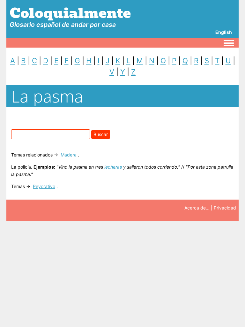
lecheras (113, 167)
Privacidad (225, 207)
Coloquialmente (70, 13)
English (223, 32)
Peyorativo (44, 186)
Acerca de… (197, 207)
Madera (69, 154)
